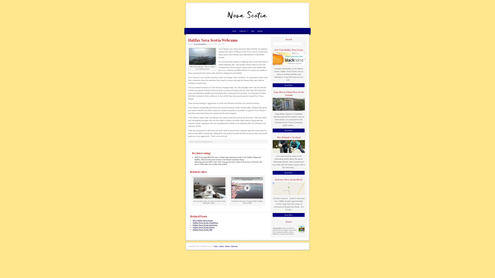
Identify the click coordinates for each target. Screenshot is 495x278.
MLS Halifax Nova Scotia (203, 220)
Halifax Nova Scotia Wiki (202, 230)
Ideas (252, 31)
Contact (221, 246)
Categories (242, 31)
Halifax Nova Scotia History (204, 227)
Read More (289, 85)
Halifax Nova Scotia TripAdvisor (205, 223)
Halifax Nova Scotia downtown (205, 225)
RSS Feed (234, 246)
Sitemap (260, 31)
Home (216, 246)
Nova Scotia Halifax (200, 44)
